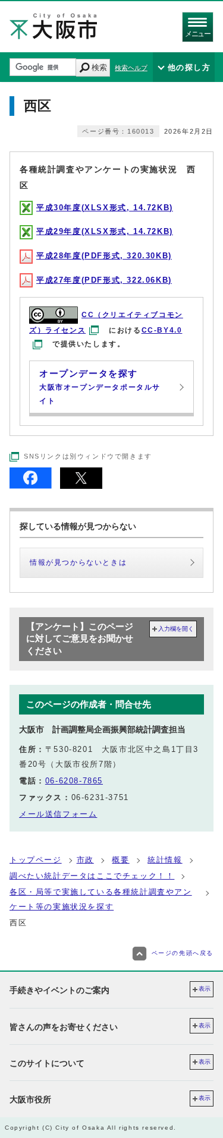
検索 (99, 67)
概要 (120, 859)
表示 (205, 988)
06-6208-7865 (74, 780)
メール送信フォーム (58, 814)
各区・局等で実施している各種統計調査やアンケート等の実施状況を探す (101, 899)
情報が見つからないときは (78, 562)
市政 (85, 859)
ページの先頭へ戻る (182, 953)
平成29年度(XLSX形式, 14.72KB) (104, 231)
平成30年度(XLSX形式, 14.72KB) (104, 207)
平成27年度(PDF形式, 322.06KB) (104, 280)
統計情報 (164, 859)
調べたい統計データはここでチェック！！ (92, 875)
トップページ (36, 859)
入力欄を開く (176, 628)
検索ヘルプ (131, 67)
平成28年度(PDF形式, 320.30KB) (104, 255)
